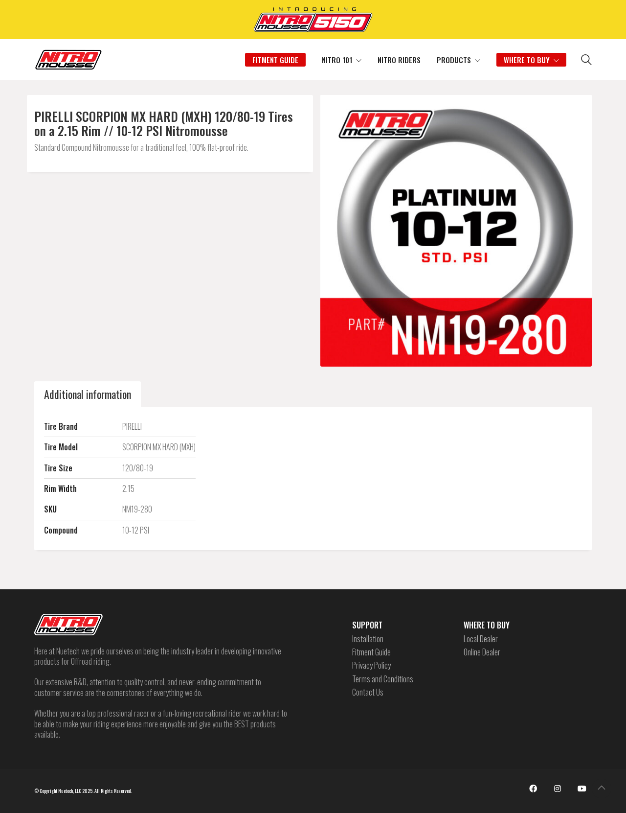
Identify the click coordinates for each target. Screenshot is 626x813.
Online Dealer (482, 652)
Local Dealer (481, 639)
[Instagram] (557, 788)
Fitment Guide (371, 652)
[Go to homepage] (68, 59)
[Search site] (586, 60)
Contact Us (367, 692)
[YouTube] (582, 788)
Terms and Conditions (382, 679)
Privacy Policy (371, 665)
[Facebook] (533, 788)
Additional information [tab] (87, 394)
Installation (367, 639)
